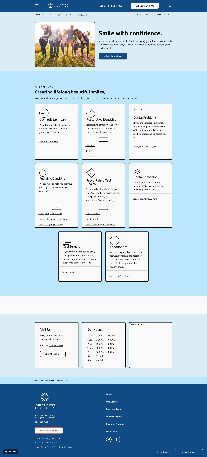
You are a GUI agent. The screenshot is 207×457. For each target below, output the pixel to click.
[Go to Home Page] (58, 5)
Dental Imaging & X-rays (50, 224)
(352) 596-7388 (83, 15)
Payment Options (115, 424)
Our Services (113, 401)
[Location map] (150, 345)
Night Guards (92, 219)
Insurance (111, 431)
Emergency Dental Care (144, 146)
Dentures (90, 145)
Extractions (68, 271)
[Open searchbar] (170, 5)
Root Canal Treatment (120, 276)
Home (109, 394)
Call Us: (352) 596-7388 (111, 5)
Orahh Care (68, 447)
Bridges (89, 150)
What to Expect (114, 416)
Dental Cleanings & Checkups (53, 219)
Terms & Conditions (55, 447)
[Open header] (37, 5)
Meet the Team (113, 409)
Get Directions (52, 354)
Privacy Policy (40, 447)
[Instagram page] (117, 439)
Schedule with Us (145, 5)
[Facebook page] (109, 439)
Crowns (89, 156)
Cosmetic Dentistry (48, 141)
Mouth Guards (92, 213)
